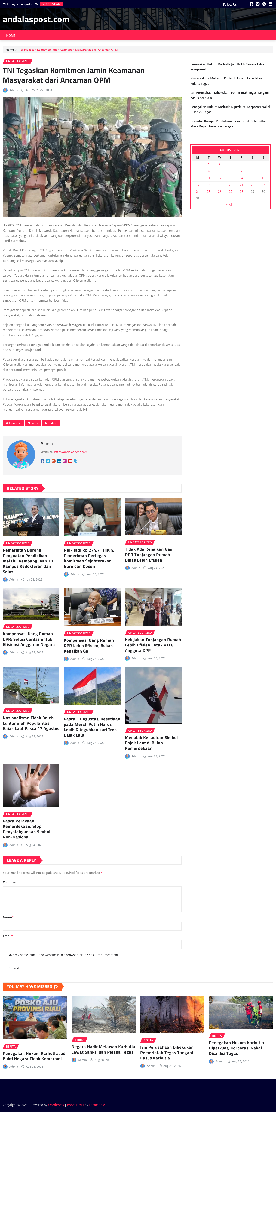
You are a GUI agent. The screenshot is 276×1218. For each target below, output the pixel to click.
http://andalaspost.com (71, 452)
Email (8, 936)
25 (208, 192)
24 (197, 192)
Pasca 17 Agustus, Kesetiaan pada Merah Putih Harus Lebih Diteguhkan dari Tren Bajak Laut (92, 727)
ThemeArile (97, 1105)
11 (208, 178)
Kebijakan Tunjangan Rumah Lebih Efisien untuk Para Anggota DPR (153, 645)
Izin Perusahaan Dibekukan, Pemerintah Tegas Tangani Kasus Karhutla (167, 1052)
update (52, 423)
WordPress (56, 1105)
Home (11, 36)
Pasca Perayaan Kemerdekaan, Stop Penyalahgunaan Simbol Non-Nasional (27, 829)
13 (230, 178)
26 (219, 192)
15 (252, 178)
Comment (10, 882)
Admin (13, 90)
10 (197, 178)
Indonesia (15, 423)
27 (230, 192)
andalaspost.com (36, 19)
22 (252, 185)
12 (219, 178)
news (34, 423)
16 (263, 178)
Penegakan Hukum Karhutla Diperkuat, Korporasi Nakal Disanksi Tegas (236, 1048)
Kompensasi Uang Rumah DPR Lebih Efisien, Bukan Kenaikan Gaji (89, 645)
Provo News (75, 1105)
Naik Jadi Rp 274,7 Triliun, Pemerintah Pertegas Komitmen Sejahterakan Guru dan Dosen (89, 558)
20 (230, 185)
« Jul (229, 204)
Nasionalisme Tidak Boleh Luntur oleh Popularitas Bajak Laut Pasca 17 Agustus (31, 723)
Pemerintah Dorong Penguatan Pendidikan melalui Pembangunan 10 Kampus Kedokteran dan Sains (28, 560)
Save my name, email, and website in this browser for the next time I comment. (63, 955)
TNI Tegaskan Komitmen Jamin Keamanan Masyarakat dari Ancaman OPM (68, 49)
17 (197, 185)
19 (219, 185)
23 (263, 185)
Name (8, 917)
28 (241, 192)
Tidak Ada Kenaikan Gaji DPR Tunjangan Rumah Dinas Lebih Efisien (148, 554)
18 (208, 185)
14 (241, 178)
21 (241, 185)
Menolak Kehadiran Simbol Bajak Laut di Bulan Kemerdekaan (151, 743)
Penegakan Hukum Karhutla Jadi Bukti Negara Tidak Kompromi (35, 1056)
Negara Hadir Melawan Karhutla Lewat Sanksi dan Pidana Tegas (103, 1049)
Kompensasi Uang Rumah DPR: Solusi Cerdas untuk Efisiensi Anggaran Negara (29, 639)
